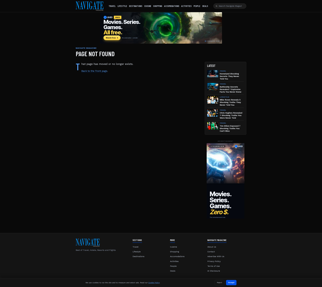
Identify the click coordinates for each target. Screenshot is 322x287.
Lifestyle (122, 6)
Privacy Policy (214, 261)
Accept (231, 282)
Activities (186, 6)
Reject (219, 282)
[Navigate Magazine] (89, 6)
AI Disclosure (213, 271)
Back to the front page (94, 71)
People (197, 6)
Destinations (135, 6)
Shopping (157, 6)
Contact (211, 252)
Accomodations (171, 6)
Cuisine (147, 6)
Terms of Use (213, 266)
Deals (205, 6)
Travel (112, 6)
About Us (211, 247)
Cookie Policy (153, 283)
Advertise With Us (215, 256)
